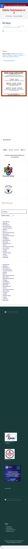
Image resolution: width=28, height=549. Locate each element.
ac (14, 26)
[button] (2, 6)
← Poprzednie (5, 60)
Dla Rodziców (6, 224)
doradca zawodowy (7, 228)
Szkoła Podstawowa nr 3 (14, 11)
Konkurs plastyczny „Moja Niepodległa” (11, 27)
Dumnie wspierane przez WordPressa (14, 540)
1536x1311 (21, 55)
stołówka (5, 249)
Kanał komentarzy (10, 529)
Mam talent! (6, 234)
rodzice (4, 245)
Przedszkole (6, 238)
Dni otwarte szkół (7, 226)
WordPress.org (10, 531)
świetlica (5, 251)
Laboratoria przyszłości (8, 232)
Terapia (4, 254)
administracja (6, 221)
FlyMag (12, 542)
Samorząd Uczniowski (8, 246)
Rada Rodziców (6, 240)
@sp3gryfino (7, 140)
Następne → (13, 60)
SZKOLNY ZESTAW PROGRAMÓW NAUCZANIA (14, 5)
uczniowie (5, 256)
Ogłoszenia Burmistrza (8, 235)
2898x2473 (14, 53)
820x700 (16, 56)
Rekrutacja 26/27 (7, 243)
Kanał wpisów (9, 528)
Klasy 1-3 (5, 231)
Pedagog (5, 237)
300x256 (4, 55)
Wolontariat (5, 257)
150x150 (20, 53)
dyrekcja (5, 229)
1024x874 (15, 55)
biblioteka (5, 223)
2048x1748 (5, 56)
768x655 (10, 55)
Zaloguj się (9, 526)
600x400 (11, 56)
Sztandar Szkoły (7, 252)
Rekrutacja (5, 242)
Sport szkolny (6, 248)
